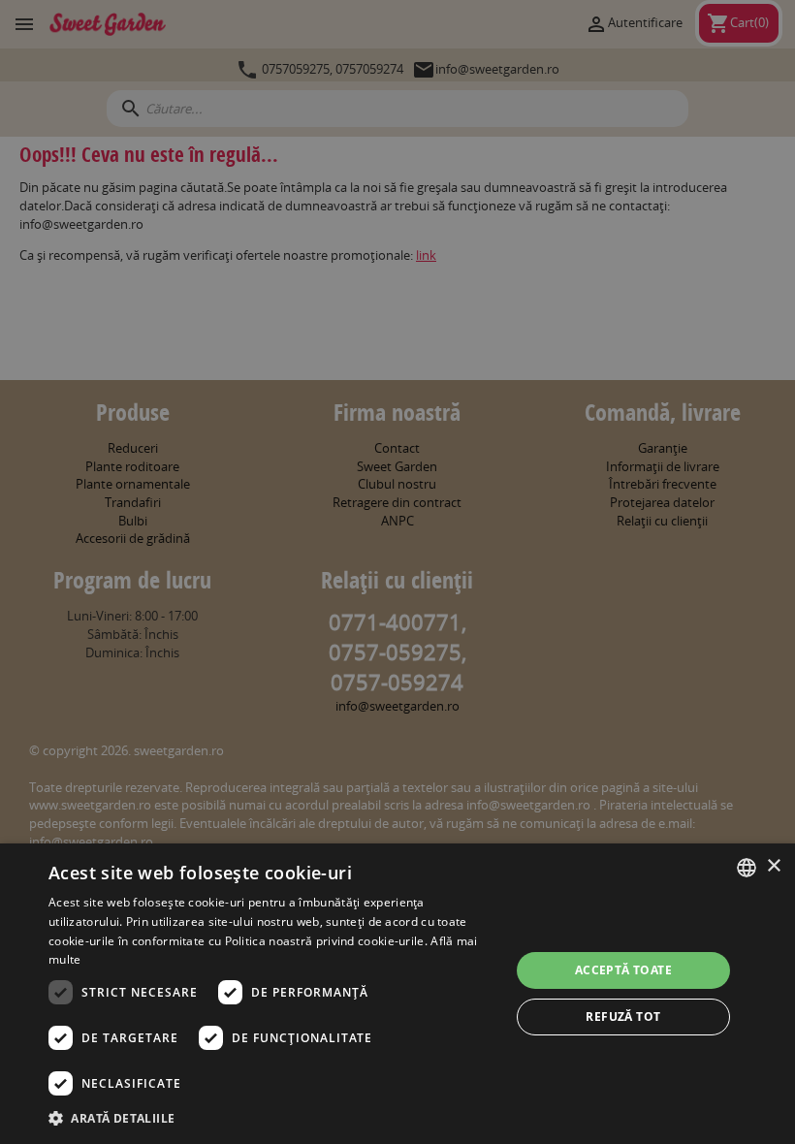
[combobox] (746, 867)
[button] (272, 1117)
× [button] (773, 866)
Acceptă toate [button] (623, 970)
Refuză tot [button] (623, 1016)
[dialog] (397, 993)
